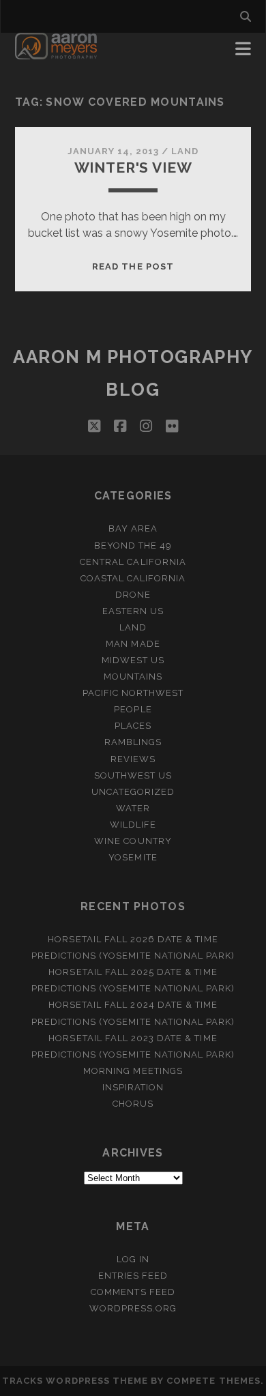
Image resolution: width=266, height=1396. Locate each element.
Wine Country (133, 841)
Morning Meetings (133, 1071)
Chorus (133, 1104)
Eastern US (133, 611)
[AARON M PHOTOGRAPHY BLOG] (56, 53)
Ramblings (133, 742)
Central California (133, 562)
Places (133, 726)
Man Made (133, 644)
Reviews (133, 759)
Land (184, 151)
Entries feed (133, 1275)
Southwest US (133, 775)
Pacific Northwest (133, 693)
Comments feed (133, 1292)
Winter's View (133, 167)
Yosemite (132, 857)
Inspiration (133, 1087)
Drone (133, 595)
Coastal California (133, 578)
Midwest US (133, 660)
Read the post (133, 266)
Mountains (133, 676)
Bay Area (133, 528)
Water (133, 808)
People (132, 709)
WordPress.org (133, 1308)
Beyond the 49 (133, 545)
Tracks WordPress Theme (75, 1381)
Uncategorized (133, 792)
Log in (133, 1259)
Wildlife (133, 824)
